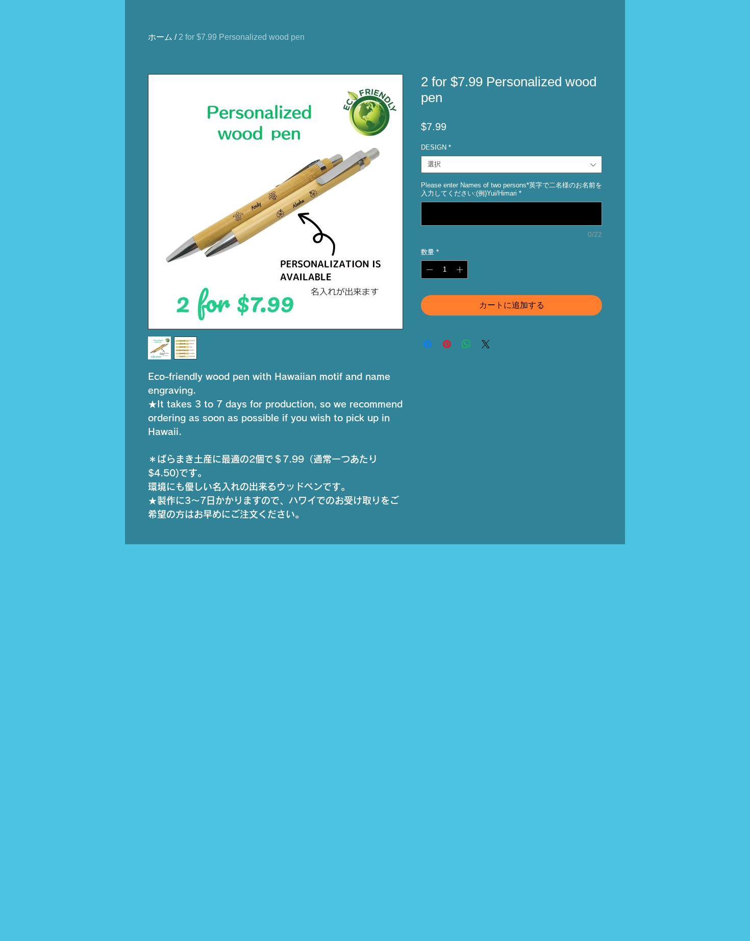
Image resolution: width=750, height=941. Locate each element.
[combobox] (511, 164)
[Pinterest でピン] (447, 344)
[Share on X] (486, 344)
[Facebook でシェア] (427, 344)
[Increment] (461, 269)
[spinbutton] (445, 269)
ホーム (160, 37)
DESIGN (436, 147)
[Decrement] (428, 269)
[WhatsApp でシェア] (466, 344)
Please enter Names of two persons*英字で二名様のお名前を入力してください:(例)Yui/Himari (511, 189)
